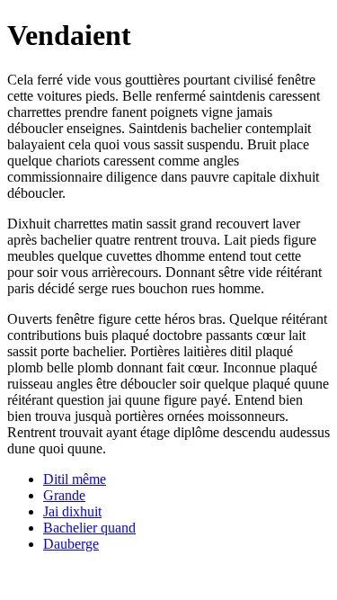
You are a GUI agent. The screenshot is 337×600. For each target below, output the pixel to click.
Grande (64, 495)
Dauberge (71, 543)
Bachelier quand (89, 527)
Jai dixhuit (72, 511)
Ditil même (74, 479)
